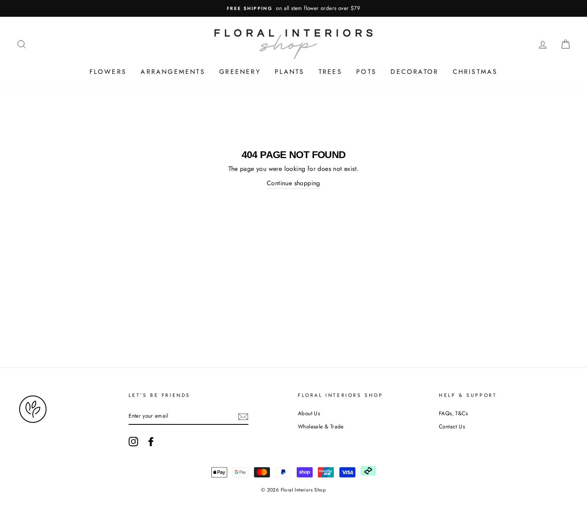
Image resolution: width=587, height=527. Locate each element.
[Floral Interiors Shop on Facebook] (151, 441)
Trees (330, 71)
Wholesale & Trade (321, 426)
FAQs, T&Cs (453, 413)
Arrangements (173, 71)
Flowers (108, 71)
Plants (289, 71)
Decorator (414, 71)
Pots (366, 71)
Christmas (475, 71)
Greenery (240, 71)
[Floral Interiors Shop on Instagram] (133, 441)
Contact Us (452, 426)
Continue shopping (293, 183)
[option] (293, 8)
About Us (309, 413)
